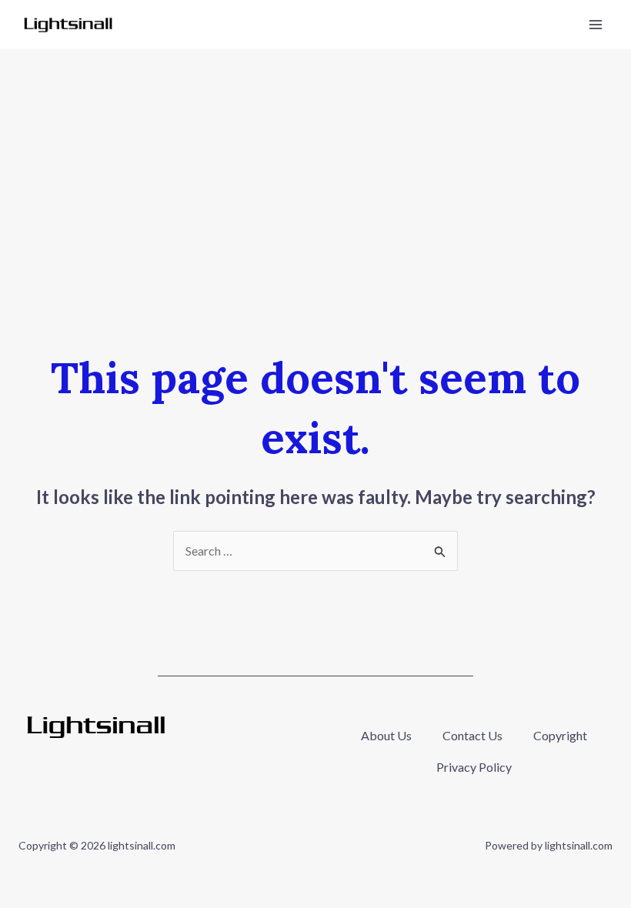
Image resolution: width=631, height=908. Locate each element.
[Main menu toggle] (596, 25)
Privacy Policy (474, 766)
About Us (386, 735)
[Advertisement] (315, 164)
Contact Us (472, 735)
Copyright (560, 735)
